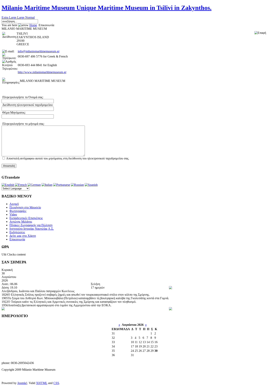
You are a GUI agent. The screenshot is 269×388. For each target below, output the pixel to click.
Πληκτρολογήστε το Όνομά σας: (22, 97)
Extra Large (9, 17)
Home (33, 25)
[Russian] (77, 185)
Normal (30, 17)
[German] (34, 185)
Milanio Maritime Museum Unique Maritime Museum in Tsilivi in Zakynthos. (106, 7)
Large (21, 17)
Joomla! (22, 383)
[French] (21, 185)
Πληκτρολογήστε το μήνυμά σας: (23, 123)
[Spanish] (91, 185)
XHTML (41, 383)
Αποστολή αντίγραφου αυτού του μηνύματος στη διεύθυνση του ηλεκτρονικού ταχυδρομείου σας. (67, 158)
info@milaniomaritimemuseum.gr (38, 51)
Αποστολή (9, 165)
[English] (8, 185)
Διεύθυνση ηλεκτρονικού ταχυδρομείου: (27, 104)
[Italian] (47, 185)
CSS (56, 383)
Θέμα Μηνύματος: (14, 112)
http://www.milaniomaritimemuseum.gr (42, 72)
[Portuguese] (61, 185)
